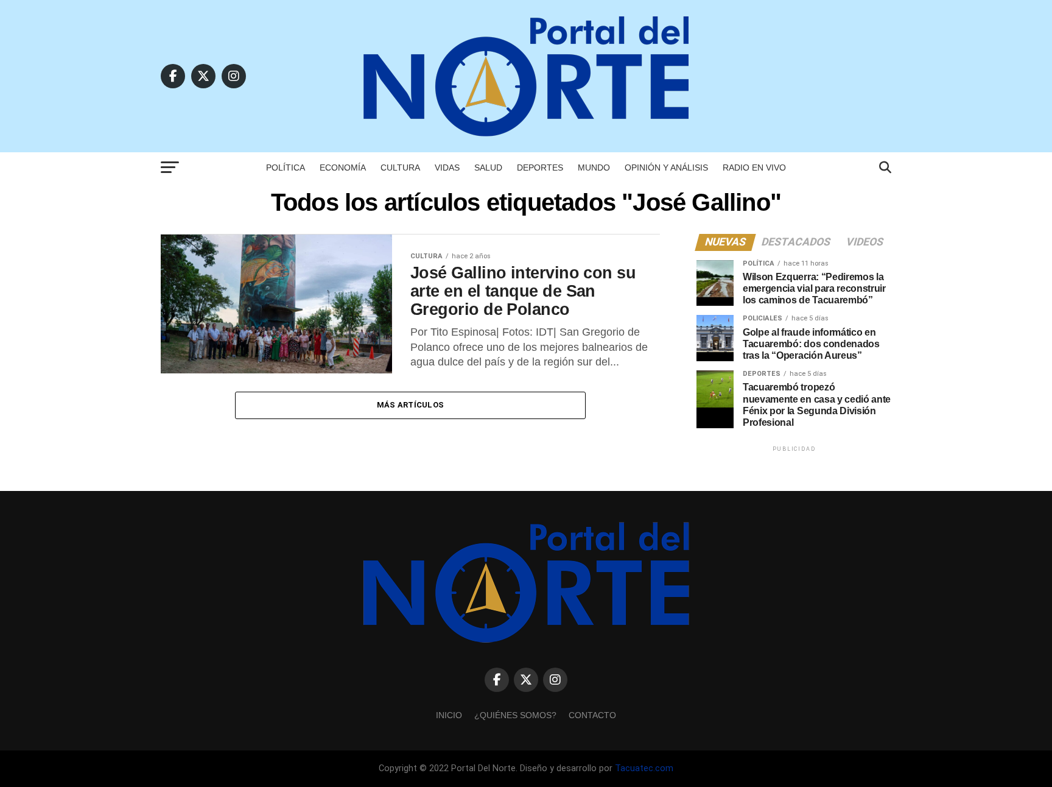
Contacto (592, 715)
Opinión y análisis (666, 167)
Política (285, 167)
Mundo (594, 167)
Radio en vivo (754, 167)
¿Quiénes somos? (515, 715)
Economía (343, 167)
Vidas (447, 167)
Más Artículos (410, 404)
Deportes (540, 167)
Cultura (400, 167)
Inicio (449, 715)
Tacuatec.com (644, 768)
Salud (488, 167)
